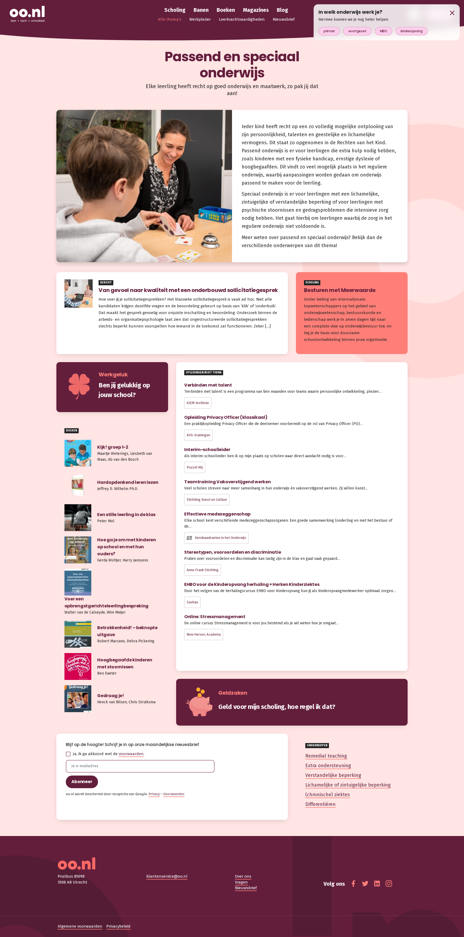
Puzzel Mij (195, 467)
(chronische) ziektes (327, 795)
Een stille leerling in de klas (126, 514)
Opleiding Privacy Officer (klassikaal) (225, 417)
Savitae (192, 602)
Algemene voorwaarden (80, 926)
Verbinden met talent (208, 385)
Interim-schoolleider (207, 449)
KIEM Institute (198, 403)
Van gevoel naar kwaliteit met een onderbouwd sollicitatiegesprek (189, 290)
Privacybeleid (118, 926)
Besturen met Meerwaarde (339, 290)
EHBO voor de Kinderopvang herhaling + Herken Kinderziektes (252, 584)
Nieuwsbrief (246, 887)
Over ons (243, 876)
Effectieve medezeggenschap (217, 514)
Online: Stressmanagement (214, 617)
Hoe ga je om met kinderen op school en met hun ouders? (126, 547)
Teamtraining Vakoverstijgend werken (227, 482)
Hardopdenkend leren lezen (127, 482)
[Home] (27, 14)
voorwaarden (131, 753)
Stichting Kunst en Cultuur (207, 500)
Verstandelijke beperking (333, 775)
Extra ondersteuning (328, 766)
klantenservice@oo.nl (166, 876)
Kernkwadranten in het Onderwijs (220, 538)
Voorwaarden (173, 794)
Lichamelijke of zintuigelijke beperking (348, 785)
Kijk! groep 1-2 (112, 447)
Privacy (154, 794)
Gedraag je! (110, 696)
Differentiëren (320, 804)
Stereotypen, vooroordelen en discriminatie (232, 552)
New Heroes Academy (204, 634)
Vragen (241, 882)
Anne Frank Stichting (203, 570)
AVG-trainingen (198, 435)
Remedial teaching (326, 756)
